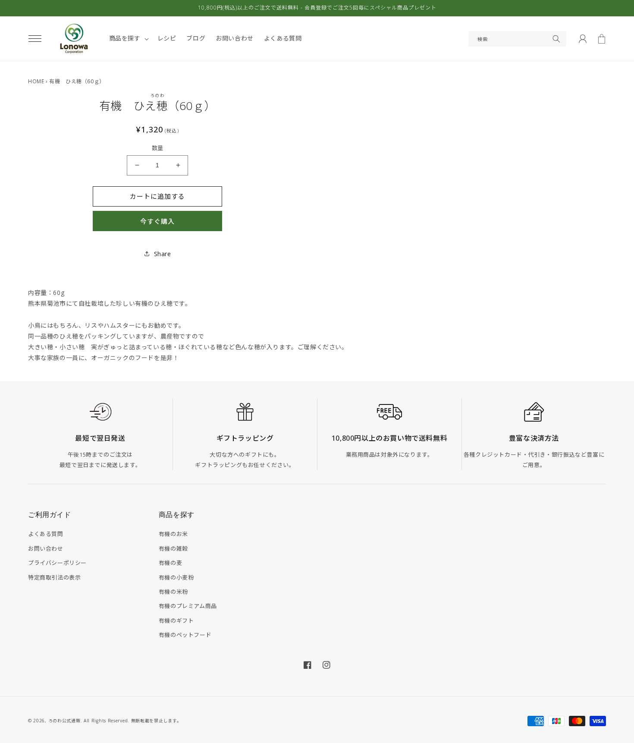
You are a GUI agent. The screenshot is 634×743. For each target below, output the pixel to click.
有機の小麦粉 (176, 577)
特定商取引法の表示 (54, 577)
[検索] (556, 38)
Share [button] (162, 254)
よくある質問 (45, 534)
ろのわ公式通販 (64, 721)
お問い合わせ (45, 548)
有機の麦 (170, 563)
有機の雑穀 (173, 548)
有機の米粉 (173, 592)
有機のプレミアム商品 (188, 606)
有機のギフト (176, 620)
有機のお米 (173, 534)
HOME (36, 81)
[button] (34, 38)
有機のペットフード (185, 635)
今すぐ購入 (157, 221)
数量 (157, 148)
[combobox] (517, 39)
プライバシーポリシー (57, 563)
